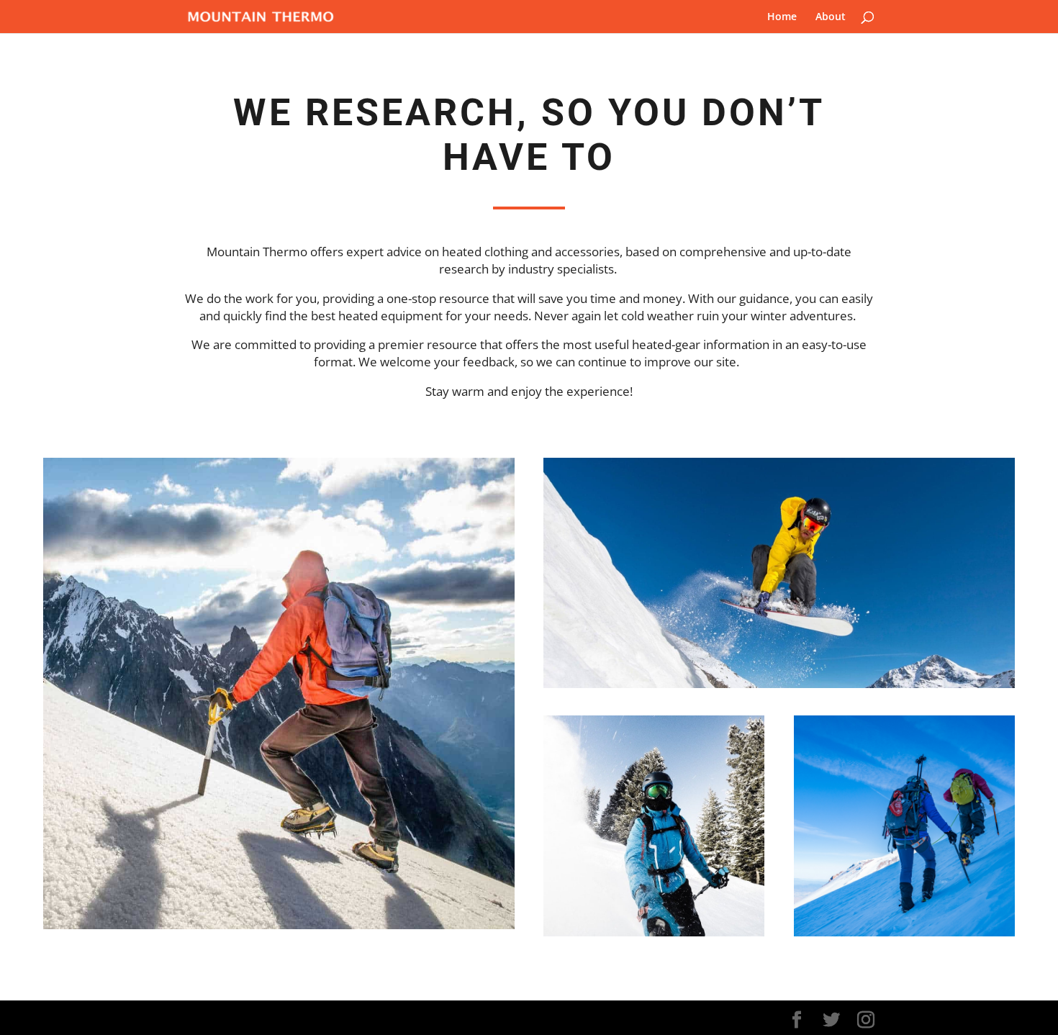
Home (782, 17)
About (830, 17)
